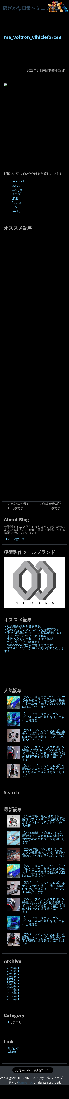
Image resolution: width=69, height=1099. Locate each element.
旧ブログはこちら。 (17, 539)
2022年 (12, 980)
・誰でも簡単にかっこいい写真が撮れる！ (33, 633)
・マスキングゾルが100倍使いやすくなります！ (34, 649)
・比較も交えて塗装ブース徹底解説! (29, 639)
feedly (16, 211)
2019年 (12, 990)
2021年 (12, 983)
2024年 (12, 974)
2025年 (12, 971)
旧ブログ (13, 1048)
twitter (11, 1052)
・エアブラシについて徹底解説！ (27, 636)
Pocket (16, 203)
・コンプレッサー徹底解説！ (24, 642)
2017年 (12, 996)
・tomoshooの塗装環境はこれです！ (30, 645)
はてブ (16, 194)
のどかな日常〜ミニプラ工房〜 (31, 8)
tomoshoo (25, 1082)
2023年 (12, 977)
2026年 (12, 968)
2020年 (12, 987)
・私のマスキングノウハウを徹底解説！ (31, 629)
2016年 (12, 999)
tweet (16, 185)
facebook (18, 181)
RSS (14, 207)
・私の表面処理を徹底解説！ (24, 626)
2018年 (12, 993)
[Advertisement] (18, 56)
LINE (15, 198)
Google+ (18, 190)
